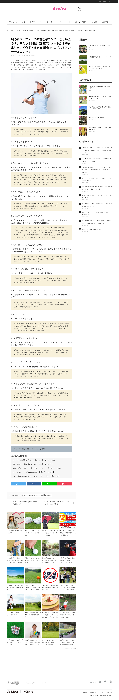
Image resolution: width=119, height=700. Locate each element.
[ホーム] (7, 30)
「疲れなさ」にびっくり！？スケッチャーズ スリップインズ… (100, 57)
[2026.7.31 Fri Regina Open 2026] (83, 120)
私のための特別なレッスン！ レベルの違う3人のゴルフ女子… (100, 97)
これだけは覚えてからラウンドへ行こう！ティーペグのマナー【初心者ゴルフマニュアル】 (38, 468)
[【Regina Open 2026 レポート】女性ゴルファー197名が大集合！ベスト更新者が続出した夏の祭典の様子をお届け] (83, 49)
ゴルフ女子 (48, 495)
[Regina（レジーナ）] (59, 8)
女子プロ (32, 22)
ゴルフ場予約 (106, 22)
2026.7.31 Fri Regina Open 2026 (91, 229)
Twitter (100, 682)
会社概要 (85, 692)
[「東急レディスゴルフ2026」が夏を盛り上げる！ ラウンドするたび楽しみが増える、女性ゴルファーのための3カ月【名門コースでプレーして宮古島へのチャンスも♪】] (83, 89)
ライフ (41, 22)
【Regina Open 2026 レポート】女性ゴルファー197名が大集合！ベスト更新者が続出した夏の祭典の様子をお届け (96, 169)
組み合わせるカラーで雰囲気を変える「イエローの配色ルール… (99, 67)
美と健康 (49, 22)
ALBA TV (84, 22)
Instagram (110, 682)
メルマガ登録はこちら (105, 1)
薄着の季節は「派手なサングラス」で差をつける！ (100, 128)
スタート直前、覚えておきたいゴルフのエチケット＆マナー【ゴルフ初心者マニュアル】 (37, 476)
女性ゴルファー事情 (30, 55)
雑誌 (76, 22)
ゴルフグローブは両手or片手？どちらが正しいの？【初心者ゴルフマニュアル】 (35, 460)
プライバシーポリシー (106, 692)
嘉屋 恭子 (17, 495)
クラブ (24, 22)
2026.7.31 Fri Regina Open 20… (98, 117)
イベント (68, 22)
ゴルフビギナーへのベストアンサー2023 (34, 495)
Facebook (105, 682)
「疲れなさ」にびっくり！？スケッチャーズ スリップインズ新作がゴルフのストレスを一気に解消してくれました (97, 150)
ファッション (13, 22)
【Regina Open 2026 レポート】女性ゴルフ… (100, 46)
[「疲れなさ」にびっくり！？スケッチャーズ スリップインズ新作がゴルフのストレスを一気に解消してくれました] (83, 59)
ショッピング (94, 22)
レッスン (59, 22)
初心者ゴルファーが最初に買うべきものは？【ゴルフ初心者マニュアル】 (33, 464)
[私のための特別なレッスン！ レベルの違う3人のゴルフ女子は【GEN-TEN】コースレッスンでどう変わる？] (83, 100)
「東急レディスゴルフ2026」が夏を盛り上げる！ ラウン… (100, 87)
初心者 (18, 30)
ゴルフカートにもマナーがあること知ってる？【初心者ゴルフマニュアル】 (33, 472)
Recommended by (68, 648)
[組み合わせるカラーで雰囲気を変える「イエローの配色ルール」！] (83, 69)
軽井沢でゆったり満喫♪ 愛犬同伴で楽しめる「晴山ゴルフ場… (100, 108)
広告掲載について (94, 692)
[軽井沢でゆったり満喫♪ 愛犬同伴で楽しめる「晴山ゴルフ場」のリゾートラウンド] (83, 110)
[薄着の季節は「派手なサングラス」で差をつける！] (83, 131)
